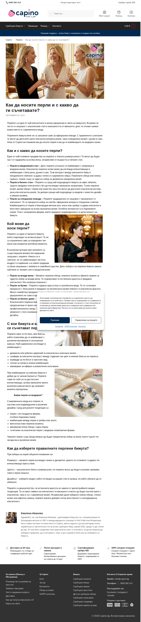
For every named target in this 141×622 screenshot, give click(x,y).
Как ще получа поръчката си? (20, 600)
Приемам (55, 320)
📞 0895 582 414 (124, 583)
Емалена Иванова (32, 513)
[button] (130, 26)
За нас (43, 582)
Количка (131, 16)
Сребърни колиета (82, 579)
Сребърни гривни (81, 586)
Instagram (122, 592)
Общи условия (47, 590)
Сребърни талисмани (83, 598)
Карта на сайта (13, 603)
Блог (42, 579)
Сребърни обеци (81, 582)
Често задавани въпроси (17, 592)
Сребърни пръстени (82, 590)
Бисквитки (59, 326)
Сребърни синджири (83, 601)
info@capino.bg (122, 579)
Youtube (110, 595)
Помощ (119, 16)
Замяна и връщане (14, 588)
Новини (19, 40)
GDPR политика (71, 326)
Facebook (111, 592)
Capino (9, 40)
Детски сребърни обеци (84, 594)
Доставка (10, 596)
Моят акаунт (104, 16)
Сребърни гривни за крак (85, 605)
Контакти (82, 326)
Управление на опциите (86, 320)
